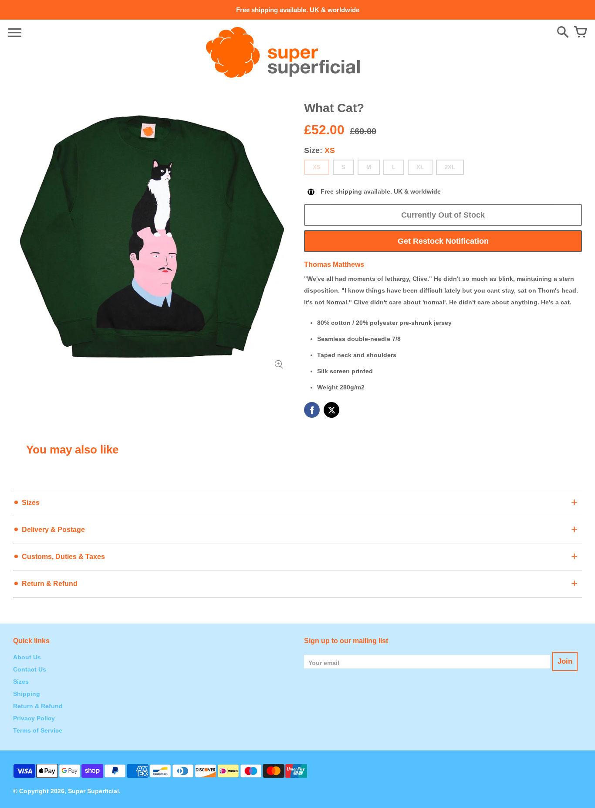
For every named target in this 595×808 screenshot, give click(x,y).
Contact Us (29, 669)
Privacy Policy (34, 718)
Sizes (21, 681)
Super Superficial (93, 791)
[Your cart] (580, 32)
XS (317, 167)
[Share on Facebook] (312, 410)
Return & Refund (38, 705)
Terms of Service (37, 730)
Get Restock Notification (443, 241)
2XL (450, 167)
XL (420, 167)
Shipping (26, 693)
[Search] (562, 32)
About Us (27, 657)
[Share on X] (331, 410)
